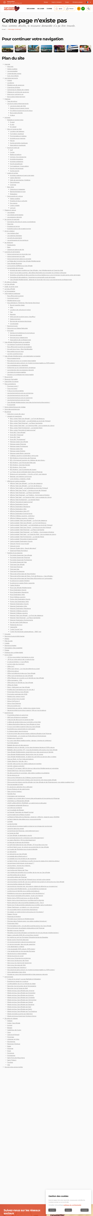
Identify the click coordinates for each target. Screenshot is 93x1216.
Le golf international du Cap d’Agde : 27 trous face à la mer (27, 845)
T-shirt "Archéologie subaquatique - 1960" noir (25, 631)
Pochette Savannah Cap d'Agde (21, 555)
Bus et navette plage (17, 305)
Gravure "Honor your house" (19, 543)
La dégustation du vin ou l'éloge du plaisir (21, 983)
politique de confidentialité (72, 1205)
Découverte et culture (15, 196)
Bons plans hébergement (16, 97)
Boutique (46, 2)
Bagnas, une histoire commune (21, 476)
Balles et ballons (15, 154)
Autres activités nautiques (19, 143)
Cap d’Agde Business (14, 263)
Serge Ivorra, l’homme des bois (18, 940)
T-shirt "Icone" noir (16, 629)
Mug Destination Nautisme (19, 592)
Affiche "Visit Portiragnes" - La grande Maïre (25, 500)
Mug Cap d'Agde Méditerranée (20, 588)
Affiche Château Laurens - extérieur (22, 516)
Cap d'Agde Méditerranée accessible (17, 342)
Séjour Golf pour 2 (13, 701)
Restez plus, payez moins (16, 696)
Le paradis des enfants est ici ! (17, 856)
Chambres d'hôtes (13, 87)
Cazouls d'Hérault (13, 1034)
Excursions (13, 203)
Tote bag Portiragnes (17, 571)
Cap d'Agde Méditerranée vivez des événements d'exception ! (28, 402)
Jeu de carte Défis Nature (19, 622)
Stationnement (15, 319)
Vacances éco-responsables (17, 953)
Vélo (11, 307)
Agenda (60, 8)
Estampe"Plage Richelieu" (19, 550)
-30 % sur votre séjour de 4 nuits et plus (20, 659)
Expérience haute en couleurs (17, 981)
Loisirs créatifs (14, 205)
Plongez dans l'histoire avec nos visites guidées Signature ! (27, 921)
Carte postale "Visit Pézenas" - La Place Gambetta (27, 530)
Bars (8, 247)
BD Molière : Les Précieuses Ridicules (23, 462)
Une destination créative (15, 946)
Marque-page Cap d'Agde (19, 442)
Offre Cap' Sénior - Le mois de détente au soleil (23, 669)
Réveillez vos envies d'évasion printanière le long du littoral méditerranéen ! (33, 933)
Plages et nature (10, 210)
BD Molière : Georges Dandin (20, 465)
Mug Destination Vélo (17, 594)
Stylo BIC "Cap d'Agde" (18, 432)
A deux (12, 115)
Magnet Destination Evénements (21, 620)
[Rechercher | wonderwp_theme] (88, 8)
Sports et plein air (13, 147)
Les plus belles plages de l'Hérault (19, 884)
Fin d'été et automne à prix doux (21, 110)
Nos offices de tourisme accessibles (19, 347)
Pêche (12, 140)
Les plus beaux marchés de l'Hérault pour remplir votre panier (28, 879)
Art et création (10, 231)
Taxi (11, 312)
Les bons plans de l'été (18, 106)
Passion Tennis (12, 914)
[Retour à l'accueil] (12, 9)
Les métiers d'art (13, 233)
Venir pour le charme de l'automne (19, 963)
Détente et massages (17, 189)
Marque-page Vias (16, 449)
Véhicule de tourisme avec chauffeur (22, 317)
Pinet (9, 1051)
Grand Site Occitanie (11, 381)
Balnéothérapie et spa (17, 191)
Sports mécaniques (16, 168)
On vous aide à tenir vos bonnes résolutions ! (22, 909)
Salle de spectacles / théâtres (20, 180)
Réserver (71, 8)
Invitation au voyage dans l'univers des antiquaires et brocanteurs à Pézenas (33, 798)
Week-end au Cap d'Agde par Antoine (20, 995)
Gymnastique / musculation (19, 166)
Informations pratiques (78, 2)
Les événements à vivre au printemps (20, 393)
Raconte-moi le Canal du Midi (17, 988)
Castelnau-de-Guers (14, 1030)
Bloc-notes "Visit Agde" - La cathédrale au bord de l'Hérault (30, 421)
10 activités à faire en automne (17, 715)
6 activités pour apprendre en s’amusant (21, 729)
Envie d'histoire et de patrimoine (18, 789)
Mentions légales (10, 645)
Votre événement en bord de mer (19, 254)
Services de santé (16, 335)
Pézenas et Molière (14, 916)
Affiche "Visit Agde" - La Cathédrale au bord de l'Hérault (29, 488)
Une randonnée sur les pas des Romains (21, 951)
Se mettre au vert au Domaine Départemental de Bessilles (27, 937)
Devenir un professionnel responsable (20, 374)
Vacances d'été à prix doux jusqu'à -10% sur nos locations (26, 710)
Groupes (67, 2)
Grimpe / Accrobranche (18, 157)
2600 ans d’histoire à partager (17, 717)
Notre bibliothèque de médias (15, 407)
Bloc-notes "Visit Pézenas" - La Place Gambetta (26, 423)
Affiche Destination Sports (19, 504)
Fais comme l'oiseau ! (14, 791)
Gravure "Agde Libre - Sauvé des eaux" (23, 548)
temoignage (9, 977)
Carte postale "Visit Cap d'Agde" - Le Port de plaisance (28, 520)
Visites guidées (12, 69)
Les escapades (12, 71)
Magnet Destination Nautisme (20, 608)
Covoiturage (14, 324)
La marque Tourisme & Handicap (18, 344)
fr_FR (88, 2)
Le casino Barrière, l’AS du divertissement (21, 840)
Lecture (12, 208)
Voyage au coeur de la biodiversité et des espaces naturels (27, 974)
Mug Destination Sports (18, 590)
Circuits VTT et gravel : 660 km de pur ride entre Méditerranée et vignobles (32, 768)
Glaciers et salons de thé (15, 249)
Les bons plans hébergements (17, 103)
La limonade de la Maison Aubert (18, 814)
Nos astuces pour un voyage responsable (21, 361)
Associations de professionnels (20, 340)
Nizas (9, 1046)
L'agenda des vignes (14, 73)
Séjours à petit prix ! (14, 706)
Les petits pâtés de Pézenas (17, 877)
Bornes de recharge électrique (20, 321)
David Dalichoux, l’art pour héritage (19, 770)
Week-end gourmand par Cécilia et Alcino (21, 1016)
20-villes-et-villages (11, 1018)
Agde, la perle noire (11, 286)
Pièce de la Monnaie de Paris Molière (23, 574)
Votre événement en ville (16, 256)
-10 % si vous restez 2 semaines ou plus (20, 657)
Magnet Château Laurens (19, 611)
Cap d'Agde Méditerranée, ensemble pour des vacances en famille (30, 752)
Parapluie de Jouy (16, 625)
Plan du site (9, 641)
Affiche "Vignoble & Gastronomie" (21, 502)
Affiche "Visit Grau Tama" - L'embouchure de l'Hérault (28, 490)
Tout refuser (52, 1210)
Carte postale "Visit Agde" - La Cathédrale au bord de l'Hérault (31, 525)
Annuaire (10, 330)
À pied (12, 122)
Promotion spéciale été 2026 (17, 694)
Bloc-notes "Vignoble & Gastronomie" (23, 430)
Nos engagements (13, 358)
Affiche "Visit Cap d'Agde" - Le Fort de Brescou (26, 486)
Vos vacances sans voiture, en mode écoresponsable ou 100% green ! (31, 363)
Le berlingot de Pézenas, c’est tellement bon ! (23, 831)
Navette (13, 314)
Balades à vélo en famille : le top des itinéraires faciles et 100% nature (31, 747)
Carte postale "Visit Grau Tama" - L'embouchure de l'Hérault (30, 527)
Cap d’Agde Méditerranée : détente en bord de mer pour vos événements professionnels (41, 279)
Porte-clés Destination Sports (20, 599)
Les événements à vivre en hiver (18, 400)
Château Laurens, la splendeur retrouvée (24, 455)
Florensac (10, 1037)
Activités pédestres (16, 161)
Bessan (9, 1028)
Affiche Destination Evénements (21, 513)
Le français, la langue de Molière (18, 842)
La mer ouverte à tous (15, 354)
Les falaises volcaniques (15, 868)
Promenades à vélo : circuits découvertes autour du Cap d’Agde (29, 926)
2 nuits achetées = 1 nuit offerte (18, 662)
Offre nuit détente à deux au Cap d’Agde (21, 673)
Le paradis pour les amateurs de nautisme (21, 858)
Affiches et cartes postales (16, 481)
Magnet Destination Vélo (18, 606)
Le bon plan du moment (15, 664)
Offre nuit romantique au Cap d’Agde (20, 676)
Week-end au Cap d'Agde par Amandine (21, 993)
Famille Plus (11, 794)
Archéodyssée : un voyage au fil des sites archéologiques (26, 736)
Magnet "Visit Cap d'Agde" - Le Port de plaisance (26, 615)
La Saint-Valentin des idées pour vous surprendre (24, 819)
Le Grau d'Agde (10, 289)
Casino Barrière (15, 178)
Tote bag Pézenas (16, 567)
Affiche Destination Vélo (18, 509)
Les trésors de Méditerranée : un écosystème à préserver (27, 889)
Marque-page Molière (17, 451)
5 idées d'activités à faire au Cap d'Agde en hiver (23, 724)
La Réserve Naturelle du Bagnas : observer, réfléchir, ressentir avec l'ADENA (33, 817)
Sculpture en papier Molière (20, 581)
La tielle (10, 821)
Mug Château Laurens (17, 597)
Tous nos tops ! (12, 388)
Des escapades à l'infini (15, 784)
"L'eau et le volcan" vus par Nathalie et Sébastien (24, 979)
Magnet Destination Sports (19, 604)
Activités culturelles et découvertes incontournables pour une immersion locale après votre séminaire (45, 275)
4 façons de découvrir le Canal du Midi (20, 719)
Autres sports (14, 171)
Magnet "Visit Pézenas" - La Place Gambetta (25, 618)
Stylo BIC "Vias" (15, 437)
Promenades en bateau (18, 136)
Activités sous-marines (17, 138)
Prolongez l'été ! (12, 923)
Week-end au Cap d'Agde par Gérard (20, 1002)
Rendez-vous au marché (15, 930)
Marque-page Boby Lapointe (20, 453)
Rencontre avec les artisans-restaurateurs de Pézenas (25, 928)
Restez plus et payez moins (19, 108)
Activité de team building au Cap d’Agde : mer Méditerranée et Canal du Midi (36, 270)
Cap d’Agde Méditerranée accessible (79, 8)
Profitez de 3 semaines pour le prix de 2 (21, 689)
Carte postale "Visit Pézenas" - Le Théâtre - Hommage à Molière (32, 532)
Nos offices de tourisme (15, 296)
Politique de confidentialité (14, 652)
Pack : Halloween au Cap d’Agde (18, 687)
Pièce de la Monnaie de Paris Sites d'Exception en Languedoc (31, 578)
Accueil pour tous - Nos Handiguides (19, 349)
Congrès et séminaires (57, 2)
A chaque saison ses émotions (17, 731)
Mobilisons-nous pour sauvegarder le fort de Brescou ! (26, 893)
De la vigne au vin (13, 775)
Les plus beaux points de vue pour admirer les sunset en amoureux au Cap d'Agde (35, 882)
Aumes (9, 1025)
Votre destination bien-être (16, 972)
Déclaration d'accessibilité (13, 648)
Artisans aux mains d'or (15, 738)
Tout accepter (84, 1210)
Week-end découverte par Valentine (20, 1014)
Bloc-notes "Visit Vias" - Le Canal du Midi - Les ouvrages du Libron (32, 425)
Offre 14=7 (10, 666)
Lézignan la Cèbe (13, 1039)
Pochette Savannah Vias (18, 562)
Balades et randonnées (15, 120)
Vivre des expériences (12, 409)
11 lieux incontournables (15, 391)
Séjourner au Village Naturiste (17, 328)
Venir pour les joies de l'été (16, 965)
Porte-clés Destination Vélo (19, 601)
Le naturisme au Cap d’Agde (17, 854)
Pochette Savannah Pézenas (20, 557)
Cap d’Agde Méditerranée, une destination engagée (83, 8)
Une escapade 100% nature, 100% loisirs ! (21, 949)
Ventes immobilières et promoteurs (22, 333)
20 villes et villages (11, 282)
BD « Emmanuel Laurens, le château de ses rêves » (27, 460)
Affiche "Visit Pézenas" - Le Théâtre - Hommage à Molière (29, 495)
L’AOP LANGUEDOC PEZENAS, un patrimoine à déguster (27, 803)
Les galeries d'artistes (14, 235)
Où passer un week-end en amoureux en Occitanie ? (25, 912)
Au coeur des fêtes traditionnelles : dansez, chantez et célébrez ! (29, 740)
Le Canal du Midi (13, 833)
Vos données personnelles (14, 1067)
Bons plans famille (16, 113)
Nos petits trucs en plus (15, 351)
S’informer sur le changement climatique (21, 367)
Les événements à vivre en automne (20, 398)
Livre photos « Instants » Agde (20, 479)
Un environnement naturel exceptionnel (21, 942)
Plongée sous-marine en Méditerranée (20, 919)
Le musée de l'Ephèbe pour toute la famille (22, 849)
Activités (7, 117)
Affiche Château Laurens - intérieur (22, 518)
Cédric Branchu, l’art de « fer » (17, 761)
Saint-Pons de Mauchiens (16, 1058)
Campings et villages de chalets (18, 90)
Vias (8, 1065)
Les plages (11, 212)
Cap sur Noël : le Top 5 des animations (20, 759)
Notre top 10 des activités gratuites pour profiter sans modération (29, 905)
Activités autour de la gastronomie (19, 229)
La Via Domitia (12, 824)
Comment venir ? (13, 298)
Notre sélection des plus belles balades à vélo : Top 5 (25, 902)
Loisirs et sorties (12, 173)
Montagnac (11, 1041)
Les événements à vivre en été (17, 395)
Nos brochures (12, 326)
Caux (9, 1032)
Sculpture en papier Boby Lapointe (22, 583)
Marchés (10, 66)
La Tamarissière (10, 291)
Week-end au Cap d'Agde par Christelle (21, 997)
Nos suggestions (10, 384)
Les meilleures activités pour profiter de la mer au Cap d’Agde (28, 872)
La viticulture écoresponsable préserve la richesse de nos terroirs (29, 826)
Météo (7, 638)
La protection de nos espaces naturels (20, 370)
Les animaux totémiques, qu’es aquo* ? (20, 863)
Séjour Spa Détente (14, 703)
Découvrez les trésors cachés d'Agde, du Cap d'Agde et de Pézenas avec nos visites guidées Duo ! (40, 782)
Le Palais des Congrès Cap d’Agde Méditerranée (24, 261)
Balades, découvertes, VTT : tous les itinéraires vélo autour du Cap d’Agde (32, 750)
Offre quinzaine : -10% (14, 680)
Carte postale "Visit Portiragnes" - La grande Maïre (27, 537)
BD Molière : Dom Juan (18, 467)
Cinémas (13, 185)
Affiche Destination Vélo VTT (19, 511)
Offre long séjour (13, 671)
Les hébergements (11, 78)
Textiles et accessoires (14, 553)
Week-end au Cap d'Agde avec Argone (20, 990)
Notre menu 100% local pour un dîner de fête (23, 898)
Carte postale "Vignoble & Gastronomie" (23, 539)
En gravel (13, 127)
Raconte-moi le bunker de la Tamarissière (21, 986)
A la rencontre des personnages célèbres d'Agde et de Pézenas (29, 733)
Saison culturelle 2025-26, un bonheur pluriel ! (23, 935)
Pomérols (10, 1053)
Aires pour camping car (15, 94)
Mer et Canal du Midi (14, 129)
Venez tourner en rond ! (15, 956)
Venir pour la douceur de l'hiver (18, 960)
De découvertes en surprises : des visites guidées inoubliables (28, 773)
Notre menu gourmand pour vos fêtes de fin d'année (25, 900)
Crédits (7, 643)
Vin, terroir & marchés (12, 219)
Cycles (12, 152)
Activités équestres (16, 159)
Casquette (13, 627)
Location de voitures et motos (20, 310)
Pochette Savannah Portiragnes (21, 560)
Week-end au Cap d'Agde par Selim (19, 1009)
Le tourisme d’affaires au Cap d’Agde (20, 266)
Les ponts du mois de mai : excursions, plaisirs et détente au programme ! (32, 886)
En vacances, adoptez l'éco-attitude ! (20, 787)
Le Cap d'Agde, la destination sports (19, 835)
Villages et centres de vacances (18, 92)
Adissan (9, 1021)
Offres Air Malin (12, 685)
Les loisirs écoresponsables (16, 372)
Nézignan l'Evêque (13, 1044)
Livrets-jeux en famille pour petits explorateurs (23, 891)
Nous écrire (9, 377)
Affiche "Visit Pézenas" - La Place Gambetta (25, 493)
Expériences (9, 713)
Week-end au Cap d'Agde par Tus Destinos (22, 1011)
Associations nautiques (18, 145)
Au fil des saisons (13, 743)
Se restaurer (9, 242)
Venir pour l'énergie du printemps (19, 958)
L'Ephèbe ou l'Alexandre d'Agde (18, 801)
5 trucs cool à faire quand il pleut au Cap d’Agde (23, 726)
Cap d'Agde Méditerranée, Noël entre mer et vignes (25, 754)
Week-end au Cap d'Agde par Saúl (19, 1007)
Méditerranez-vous (13, 300)
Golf (11, 150)
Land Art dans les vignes (15, 828)
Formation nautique (17, 134)
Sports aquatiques (16, 164)
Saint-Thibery (11, 1060)
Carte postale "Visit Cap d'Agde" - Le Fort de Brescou (28, 523)
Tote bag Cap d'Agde (17, 564)
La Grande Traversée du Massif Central (20, 812)
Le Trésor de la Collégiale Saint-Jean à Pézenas (26, 472)
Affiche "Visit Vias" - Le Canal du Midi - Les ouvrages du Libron (31, 497)
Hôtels (9, 80)
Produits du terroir (13, 226)
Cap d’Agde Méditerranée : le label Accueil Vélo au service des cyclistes (31, 757)
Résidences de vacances (15, 85)
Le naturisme (11, 852)
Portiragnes (11, 1055)
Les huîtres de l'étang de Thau (17, 870)
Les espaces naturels (14, 217)
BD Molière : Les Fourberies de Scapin (23, 469)
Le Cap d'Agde (10, 284)
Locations (10, 83)
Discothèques (15, 182)
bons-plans (8, 655)
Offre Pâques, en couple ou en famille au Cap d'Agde (25, 678)
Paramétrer (68, 1210)
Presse (7, 650)
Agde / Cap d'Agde (13, 1023)
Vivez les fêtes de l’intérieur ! (17, 967)
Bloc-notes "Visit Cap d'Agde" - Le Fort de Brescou (27, 418)
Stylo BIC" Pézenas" (16, 435)
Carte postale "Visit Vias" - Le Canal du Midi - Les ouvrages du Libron (33, 534)
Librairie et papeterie (14, 416)
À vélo (12, 124)
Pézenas (10, 1048)
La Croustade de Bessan (15, 810)
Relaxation (13, 194)
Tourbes (10, 1062)
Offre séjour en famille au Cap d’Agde (20, 682)
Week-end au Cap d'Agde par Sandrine (20, 1004)
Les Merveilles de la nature (16, 875)
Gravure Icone (15, 546)
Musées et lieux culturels (18, 201)
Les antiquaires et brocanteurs (17, 240)
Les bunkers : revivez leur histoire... (19, 865)
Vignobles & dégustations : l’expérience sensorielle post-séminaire (32, 277)
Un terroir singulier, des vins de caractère (21, 944)
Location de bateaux (17, 131)
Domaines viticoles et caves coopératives (21, 222)
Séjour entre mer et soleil (16, 699)
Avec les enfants (13, 76)
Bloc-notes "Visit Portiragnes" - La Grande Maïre (26, 428)
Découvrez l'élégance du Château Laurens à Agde (24, 777)
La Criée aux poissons (14, 807)
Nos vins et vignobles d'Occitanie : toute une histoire (25, 895)
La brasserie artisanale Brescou (18, 805)
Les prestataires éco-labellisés (17, 365)
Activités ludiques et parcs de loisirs (22, 175)
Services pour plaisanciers (19, 337)
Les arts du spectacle (14, 238)
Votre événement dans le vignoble (19, 259)
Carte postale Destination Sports (21, 541)
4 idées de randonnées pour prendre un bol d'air (24, 722)
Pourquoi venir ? (12, 386)
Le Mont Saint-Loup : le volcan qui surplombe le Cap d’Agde (28, 847)
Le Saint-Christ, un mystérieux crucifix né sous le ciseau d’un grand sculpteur (33, 861)
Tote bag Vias (14, 569)
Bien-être (10, 187)
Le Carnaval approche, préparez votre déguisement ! (25, 838)
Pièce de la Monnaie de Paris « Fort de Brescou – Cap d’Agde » (31, 576)
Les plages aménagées (15, 215)
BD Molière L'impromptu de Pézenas (23, 458)
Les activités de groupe (15, 268)
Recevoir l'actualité (11, 379)
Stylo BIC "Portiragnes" (17, 439)
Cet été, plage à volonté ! (16, 766)
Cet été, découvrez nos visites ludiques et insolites (24, 764)
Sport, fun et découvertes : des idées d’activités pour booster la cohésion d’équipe (38, 273)
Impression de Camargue (16, 796)
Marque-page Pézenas (18, 444)
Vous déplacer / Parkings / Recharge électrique (23, 303)
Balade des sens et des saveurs (18, 745)
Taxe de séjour (12, 101)
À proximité (11, 405)
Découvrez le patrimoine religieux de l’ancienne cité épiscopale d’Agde (31, 780)
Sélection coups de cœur (16, 414)
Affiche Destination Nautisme (20, 506)
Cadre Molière (15, 585)
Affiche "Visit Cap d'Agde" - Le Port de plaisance (26, 483)
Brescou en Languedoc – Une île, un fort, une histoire (28, 474)
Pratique (7, 99)
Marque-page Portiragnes (19, 446)
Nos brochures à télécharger (15, 636)
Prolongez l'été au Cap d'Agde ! (18, 692)
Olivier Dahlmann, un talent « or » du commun (23, 907)
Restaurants (11, 245)
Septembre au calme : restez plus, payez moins (23, 708)
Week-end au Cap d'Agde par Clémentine (21, 1000)
